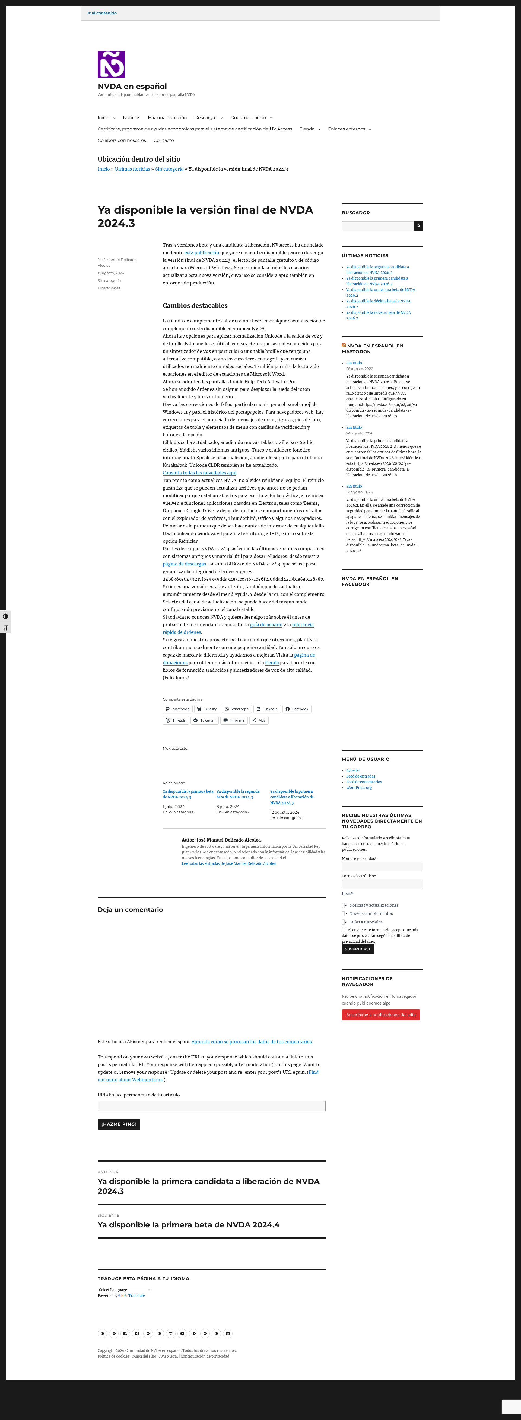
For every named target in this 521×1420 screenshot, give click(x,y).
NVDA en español (132, 86)
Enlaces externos (346, 129)
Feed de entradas (360, 776)
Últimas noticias (132, 169)
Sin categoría (169, 169)
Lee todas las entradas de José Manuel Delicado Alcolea (229, 863)
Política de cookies (113, 1356)
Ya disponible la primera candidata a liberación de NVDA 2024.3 (292, 797)
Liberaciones (109, 288)
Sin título (354, 363)
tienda (272, 662)
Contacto (164, 140)
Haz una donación (167, 117)
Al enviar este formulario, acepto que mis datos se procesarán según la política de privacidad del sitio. (380, 936)
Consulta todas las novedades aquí (199, 472)
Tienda (307, 129)
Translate (136, 1295)
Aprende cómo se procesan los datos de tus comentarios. (252, 1041)
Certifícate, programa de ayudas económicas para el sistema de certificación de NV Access (195, 129)
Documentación (248, 117)
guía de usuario (266, 624)
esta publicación (202, 252)
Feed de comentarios (364, 782)
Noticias (131, 117)
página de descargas (184, 564)
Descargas (206, 117)
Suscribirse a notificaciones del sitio (381, 1014)
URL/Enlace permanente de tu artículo (139, 1095)
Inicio (103, 117)
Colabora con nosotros (122, 140)
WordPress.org (359, 787)
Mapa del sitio (144, 1356)
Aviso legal (168, 1356)
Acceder (353, 770)
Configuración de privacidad (205, 1356)
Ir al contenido (102, 13)
